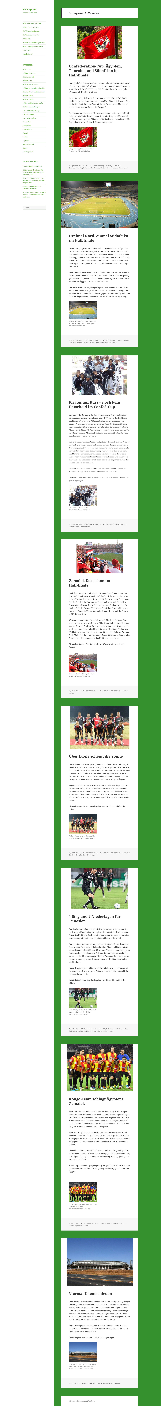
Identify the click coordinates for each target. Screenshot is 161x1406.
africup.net (30, 9)
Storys (25, 148)
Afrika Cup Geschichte (31, 27)
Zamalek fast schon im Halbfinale (89, 583)
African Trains (28, 96)
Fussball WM (27, 129)
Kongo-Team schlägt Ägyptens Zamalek (96, 1101)
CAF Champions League (31, 31)
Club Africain (115, 1383)
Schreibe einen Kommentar (118, 168)
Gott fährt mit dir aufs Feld (32, 166)
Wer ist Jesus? (28, 54)
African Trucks (28, 99)
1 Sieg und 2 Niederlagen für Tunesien (95, 918)
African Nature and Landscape (34, 92)
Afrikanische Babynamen (32, 23)
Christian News (28, 114)
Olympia (26, 141)
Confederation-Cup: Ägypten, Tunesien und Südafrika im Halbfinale (95, 70)
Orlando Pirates (99, 168)
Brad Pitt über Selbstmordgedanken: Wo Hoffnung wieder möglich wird (33, 180)
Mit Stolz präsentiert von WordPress (82, 1401)
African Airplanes (29, 73)
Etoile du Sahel (88, 168)
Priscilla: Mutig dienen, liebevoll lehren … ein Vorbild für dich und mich (34, 194)
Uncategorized (28, 152)
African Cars (27, 81)
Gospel (25, 133)
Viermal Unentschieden (90, 1293)
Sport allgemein (28, 144)
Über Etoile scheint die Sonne (96, 756)
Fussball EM (27, 126)
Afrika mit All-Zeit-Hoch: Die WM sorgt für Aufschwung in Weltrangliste (33, 172)
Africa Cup (26, 39)
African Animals (28, 77)
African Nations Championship (34, 43)
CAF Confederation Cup (31, 35)
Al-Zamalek (116, 166)
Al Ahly (109, 166)
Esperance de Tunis (81, 1226)
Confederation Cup (75, 168)
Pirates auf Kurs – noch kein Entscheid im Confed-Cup (94, 404)
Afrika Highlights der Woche (33, 46)
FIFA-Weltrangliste (29, 118)
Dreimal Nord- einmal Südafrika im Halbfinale (98, 238)
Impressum (27, 50)
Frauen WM (27, 122)
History (25, 137)
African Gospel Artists (30, 84)
